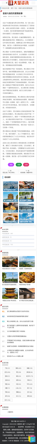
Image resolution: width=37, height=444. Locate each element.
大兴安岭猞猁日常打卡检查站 (16, 331)
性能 (7, 384)
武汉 (7, 372)
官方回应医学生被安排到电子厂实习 (12, 284)
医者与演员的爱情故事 (25, 8)
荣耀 (18, 392)
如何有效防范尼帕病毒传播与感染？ (18, 316)
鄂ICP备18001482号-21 (18, 421)
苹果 (7, 392)
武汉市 (29, 376)
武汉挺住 (32, 436)
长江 (18, 396)
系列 (7, 396)
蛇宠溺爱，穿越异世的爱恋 (28, 172)
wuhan (5, 16)
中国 (29, 380)
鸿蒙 (7, 388)
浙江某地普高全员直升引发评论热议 (18, 311)
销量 (29, 368)
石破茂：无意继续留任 (25, 268)
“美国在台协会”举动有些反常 (10, 300)
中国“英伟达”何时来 (24, 284)
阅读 (19, 165)
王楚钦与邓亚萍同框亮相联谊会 (16, 336)
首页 (12, 8)
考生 (18, 372)
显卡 (7, 400)
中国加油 (32, 438)
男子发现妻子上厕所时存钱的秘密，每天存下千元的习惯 (21, 326)
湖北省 (30, 372)
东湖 (7, 380)
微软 (18, 368)
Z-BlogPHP (29, 424)
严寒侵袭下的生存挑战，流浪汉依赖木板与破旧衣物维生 (21, 341)
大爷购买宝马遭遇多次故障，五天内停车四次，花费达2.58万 (20, 351)
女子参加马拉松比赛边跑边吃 (27, 300)
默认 (25, 16)
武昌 (18, 380)
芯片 (29, 392)
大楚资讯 (10, 412)
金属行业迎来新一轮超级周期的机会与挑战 (20, 346)
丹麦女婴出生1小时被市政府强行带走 (12, 268)
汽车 (7, 368)
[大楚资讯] (18, 3)
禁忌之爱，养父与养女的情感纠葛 (11, 172)
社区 (18, 384)
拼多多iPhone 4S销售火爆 (15, 356)
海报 (11, 165)
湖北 (18, 376)
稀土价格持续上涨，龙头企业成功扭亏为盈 (20, 321)
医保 (7, 376)
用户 (29, 388)
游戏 (29, 396)
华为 (29, 384)
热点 (16, 8)
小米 (18, 388)
